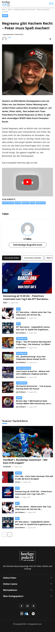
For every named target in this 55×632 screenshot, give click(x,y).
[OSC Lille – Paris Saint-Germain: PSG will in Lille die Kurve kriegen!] (8, 477)
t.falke (9, 37)
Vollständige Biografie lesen (27, 244)
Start (3, 9)
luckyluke (7, 466)
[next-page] (10, 534)
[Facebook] (32, 213)
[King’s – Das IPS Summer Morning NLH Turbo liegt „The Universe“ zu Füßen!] (8, 343)
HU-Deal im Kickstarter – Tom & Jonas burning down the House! (33, 387)
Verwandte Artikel (11, 258)
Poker (33, 202)
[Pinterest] (44, 213)
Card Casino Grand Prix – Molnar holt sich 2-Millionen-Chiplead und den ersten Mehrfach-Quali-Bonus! (33, 374)
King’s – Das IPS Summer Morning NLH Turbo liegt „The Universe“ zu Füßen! (33, 343)
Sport (6, 454)
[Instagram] (27, 606)
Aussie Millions (8, 202)
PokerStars (40, 202)
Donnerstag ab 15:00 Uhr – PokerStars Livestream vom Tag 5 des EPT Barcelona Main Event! (25, 299)
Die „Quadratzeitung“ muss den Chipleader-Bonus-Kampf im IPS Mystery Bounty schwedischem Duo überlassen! (32, 360)
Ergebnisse (21, 339)
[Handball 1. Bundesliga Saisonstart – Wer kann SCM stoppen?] (27, 441)
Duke (5, 303)
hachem (18, 202)
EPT (5, 290)
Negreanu (25, 202)
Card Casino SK (23, 368)
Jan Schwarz (21, 318)
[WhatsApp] (50, 213)
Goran (17, 482)
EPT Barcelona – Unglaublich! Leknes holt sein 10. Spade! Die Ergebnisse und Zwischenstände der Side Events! (33, 329)
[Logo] (6, 3)
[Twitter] (38, 213)
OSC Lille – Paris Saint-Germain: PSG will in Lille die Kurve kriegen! (34, 477)
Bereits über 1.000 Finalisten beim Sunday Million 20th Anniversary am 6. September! (33, 403)
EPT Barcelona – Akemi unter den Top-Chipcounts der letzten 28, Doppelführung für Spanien (34, 314)
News (10, 9)
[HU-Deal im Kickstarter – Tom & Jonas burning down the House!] (8, 387)
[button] (51, 3)
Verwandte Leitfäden (32, 258)
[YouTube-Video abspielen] (27, 182)
